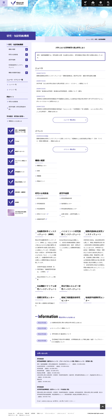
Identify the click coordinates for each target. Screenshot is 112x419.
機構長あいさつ (41, 165)
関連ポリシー (41, 181)
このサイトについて (61, 413)
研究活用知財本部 (66, 198)
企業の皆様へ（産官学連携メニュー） (70, 215)
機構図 (39, 176)
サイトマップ (71, 413)
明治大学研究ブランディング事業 (46, 278)
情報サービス (40, 413)
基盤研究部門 (41, 219)
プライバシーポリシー (50, 413)
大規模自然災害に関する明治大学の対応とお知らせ (66, 322)
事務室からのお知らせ (15, 121)
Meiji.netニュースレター (24, 415)
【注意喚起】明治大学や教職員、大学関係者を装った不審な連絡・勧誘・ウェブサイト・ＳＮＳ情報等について (77, 341)
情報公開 (27, 413)
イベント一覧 (13, 89)
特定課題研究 (41, 208)
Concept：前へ (11, 413)
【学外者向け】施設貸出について (61, 334)
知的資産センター (66, 203)
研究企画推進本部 (42, 198)
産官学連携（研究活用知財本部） (17, 108)
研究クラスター (42, 214)
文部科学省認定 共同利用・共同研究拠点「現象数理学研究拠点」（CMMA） (46, 269)
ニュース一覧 (13, 84)
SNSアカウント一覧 (12, 415)
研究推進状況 (41, 203)
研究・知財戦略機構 (15, 44)
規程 (38, 170)
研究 (92, 39)
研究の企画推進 (13, 101)
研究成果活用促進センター (69, 208)
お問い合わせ (20, 413)
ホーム (88, 39)
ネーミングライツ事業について (60, 328)
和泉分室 (39, 379)
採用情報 (33, 413)
